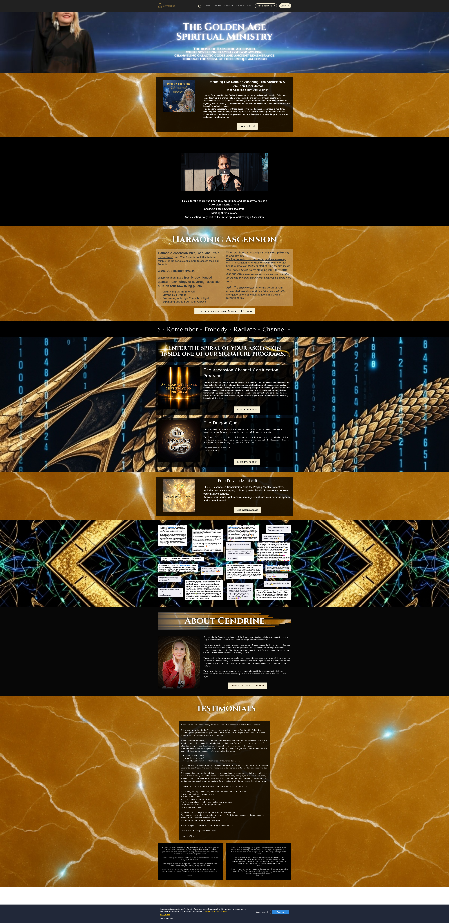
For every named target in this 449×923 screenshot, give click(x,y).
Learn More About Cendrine (247, 685)
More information (247, 409)
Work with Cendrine (233, 6)
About (216, 6)
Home (207, 6)
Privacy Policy (165, 915)
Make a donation (264, 6)
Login (283, 6)
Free (249, 6)
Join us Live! (247, 126)
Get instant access (247, 510)
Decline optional (262, 912)
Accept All (280, 912)
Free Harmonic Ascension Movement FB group (224, 311)
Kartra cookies (222, 911)
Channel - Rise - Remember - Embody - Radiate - (239, 329)
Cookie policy (210, 911)
